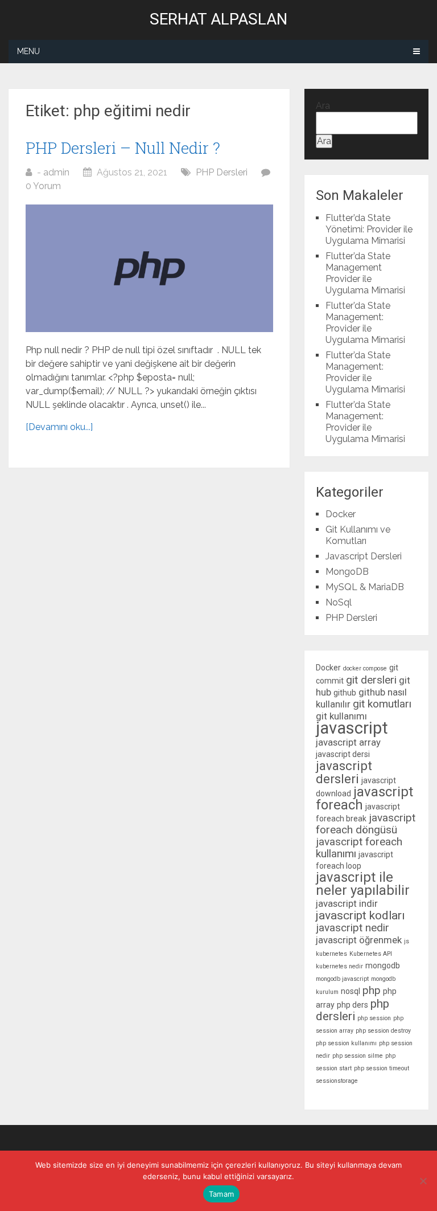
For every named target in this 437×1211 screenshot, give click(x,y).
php (371, 990)
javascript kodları (360, 915)
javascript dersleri (344, 772)
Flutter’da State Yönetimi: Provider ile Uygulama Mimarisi (369, 229)
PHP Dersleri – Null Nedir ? (123, 147)
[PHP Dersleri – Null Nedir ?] (149, 268)
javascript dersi (343, 754)
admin (56, 172)
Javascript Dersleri (363, 556)
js (406, 941)
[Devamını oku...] (59, 427)
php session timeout (381, 1068)
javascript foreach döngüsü (365, 823)
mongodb (382, 965)
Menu (28, 51)
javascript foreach (364, 798)
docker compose (365, 668)
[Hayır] (422, 1181)
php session (374, 1018)
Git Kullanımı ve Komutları (357, 535)
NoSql (338, 602)
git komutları (382, 703)
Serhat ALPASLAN (218, 19)
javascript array (348, 742)
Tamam (221, 1193)
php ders (352, 1004)
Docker (340, 514)
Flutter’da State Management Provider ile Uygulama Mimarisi (365, 273)
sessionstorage (337, 1081)
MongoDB (347, 571)
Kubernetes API (370, 954)
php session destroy (383, 1030)
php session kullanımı (346, 1043)
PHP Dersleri (222, 172)
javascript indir (347, 903)
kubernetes (331, 954)
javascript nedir (352, 927)
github (344, 692)
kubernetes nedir (339, 966)
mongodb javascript (342, 979)
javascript (352, 728)
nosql (350, 991)
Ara (323, 105)
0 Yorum (43, 186)
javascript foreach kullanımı (359, 847)
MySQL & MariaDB (364, 587)
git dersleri (371, 679)
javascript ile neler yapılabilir (363, 883)
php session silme (357, 1055)
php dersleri (352, 1010)
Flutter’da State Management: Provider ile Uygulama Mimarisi (365, 322)
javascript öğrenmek (359, 940)
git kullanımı (341, 716)
